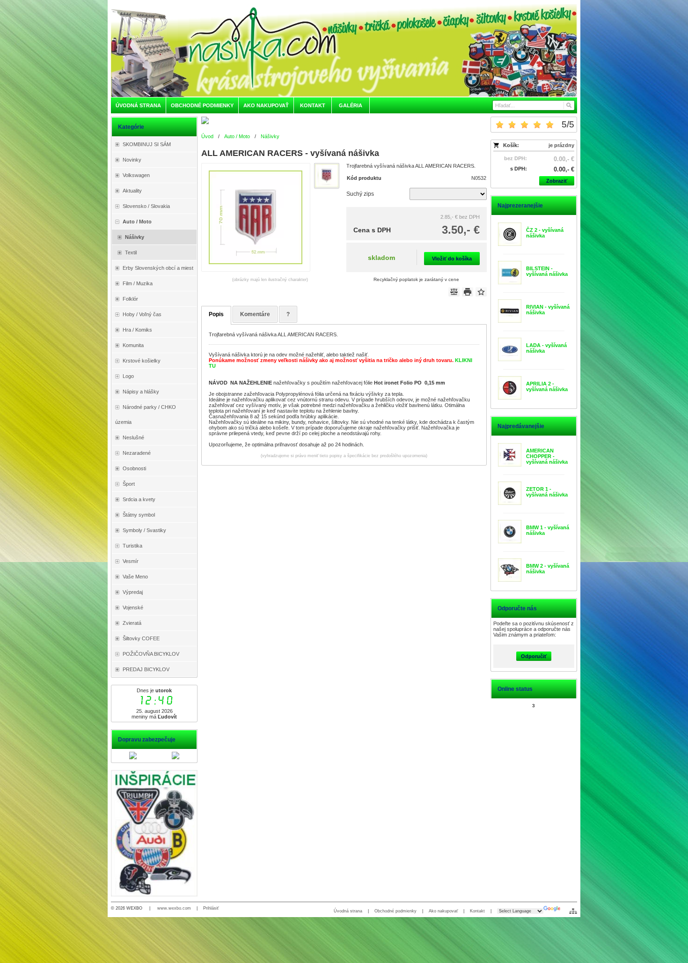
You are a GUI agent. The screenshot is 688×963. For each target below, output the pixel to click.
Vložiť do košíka (452, 258)
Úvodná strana (348, 911)
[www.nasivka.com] (344, 50)
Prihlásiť (211, 908)
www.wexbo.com (174, 908)
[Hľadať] (568, 105)
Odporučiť (534, 656)
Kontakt (477, 911)
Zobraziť (556, 181)
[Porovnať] (454, 291)
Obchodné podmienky (395, 911)
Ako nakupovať (443, 911)
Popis (216, 314)
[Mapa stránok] (573, 911)
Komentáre (255, 314)
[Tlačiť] (467, 291)
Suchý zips (360, 194)
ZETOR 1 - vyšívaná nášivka (547, 491)
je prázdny (561, 145)
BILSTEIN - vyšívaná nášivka (547, 271)
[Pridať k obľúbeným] (481, 291)
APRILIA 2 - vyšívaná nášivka (547, 386)
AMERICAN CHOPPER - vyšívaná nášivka (547, 456)
